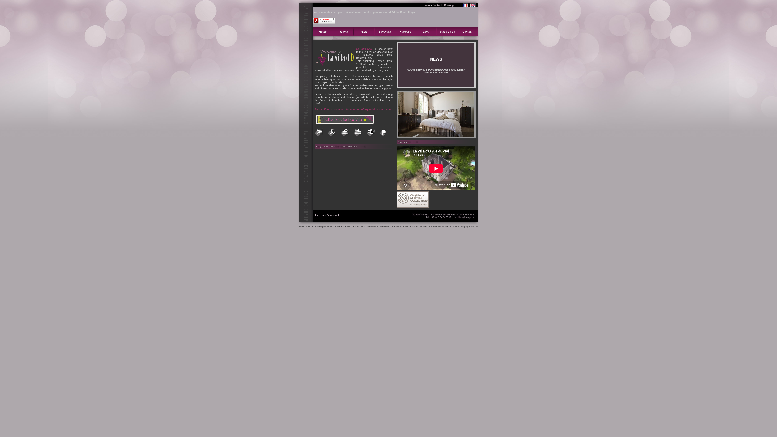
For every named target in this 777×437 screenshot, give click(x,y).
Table (363, 31)
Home (426, 5)
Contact (437, 5)
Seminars (385, 31)
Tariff (426, 31)
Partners (320, 215)
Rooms (343, 31)
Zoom (402, 134)
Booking (449, 5)
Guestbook (333, 215)
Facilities (405, 31)
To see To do (446, 31)
